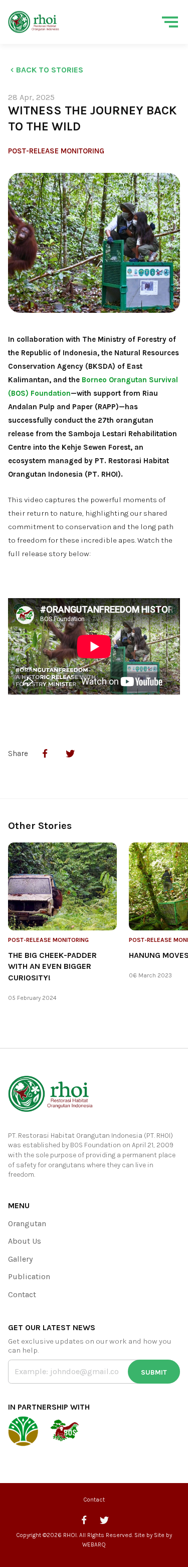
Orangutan (27, 1223)
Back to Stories (49, 69)
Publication (29, 1276)
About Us (24, 1241)
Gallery (20, 1259)
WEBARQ (94, 1544)
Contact (22, 1294)
